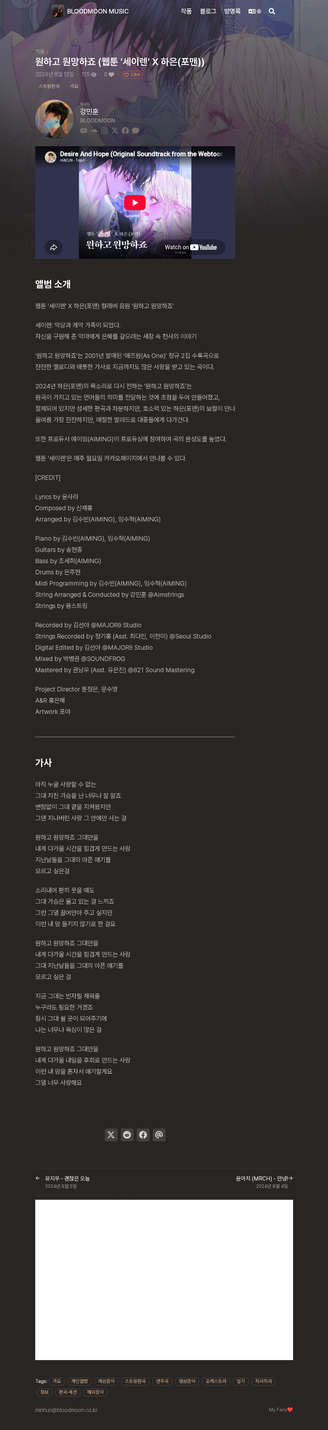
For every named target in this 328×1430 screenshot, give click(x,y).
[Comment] (135, 130)
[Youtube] (83, 130)
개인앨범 (79, 1381)
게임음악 (106, 1381)
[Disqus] (164, 1280)
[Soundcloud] (94, 130)
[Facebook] (125, 130)
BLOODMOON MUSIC (98, 11)
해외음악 (95, 1392)
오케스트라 (216, 1381)
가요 (57, 1381)
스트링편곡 (135, 1381)
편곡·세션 (68, 1392)
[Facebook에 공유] (143, 1135)
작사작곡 (263, 1381)
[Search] (272, 11)
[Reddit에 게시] (127, 1135)
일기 (241, 1381)
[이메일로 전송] (159, 1135)
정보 (44, 1392)
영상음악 (187, 1381)
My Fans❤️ (281, 1410)
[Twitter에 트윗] (111, 1135)
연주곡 (162, 1381)
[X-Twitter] (115, 130)
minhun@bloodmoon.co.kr (66, 1410)
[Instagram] (104, 130)
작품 (40, 51)
